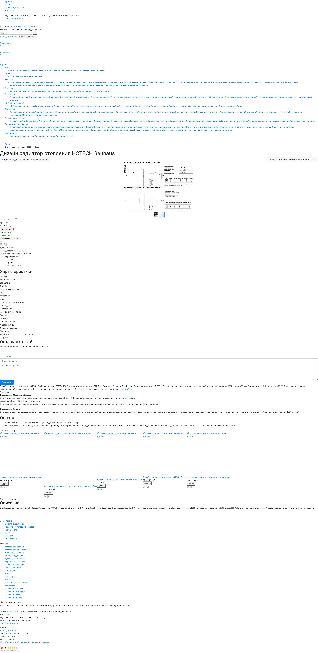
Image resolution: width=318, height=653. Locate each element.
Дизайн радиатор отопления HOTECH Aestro (22, 477)
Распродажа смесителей (22, 136)
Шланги (90, 121)
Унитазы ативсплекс (51, 85)
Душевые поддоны (212, 121)
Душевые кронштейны (158, 121)
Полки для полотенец (153, 127)
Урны (178, 130)
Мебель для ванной (14, 103)
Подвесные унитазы (39, 82)
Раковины (10, 109)
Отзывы (9, 535)
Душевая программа (15, 118)
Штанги (90, 127)
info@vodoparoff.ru (14, 18)
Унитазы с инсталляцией (84, 82)
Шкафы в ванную (142, 106)
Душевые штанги (177, 121)
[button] (162, 215)
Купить (4, 484)
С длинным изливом (101, 97)
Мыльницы (65, 130)
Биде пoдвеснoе (34, 76)
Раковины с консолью (127, 112)
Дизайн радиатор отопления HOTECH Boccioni (120, 479)
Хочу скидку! (7, 229)
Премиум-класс (217, 97)
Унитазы (9, 79)
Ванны (8, 67)
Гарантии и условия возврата (19, 527)
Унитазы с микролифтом (267, 82)
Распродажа (11, 133)
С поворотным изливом (183, 97)
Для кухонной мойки (38, 97)
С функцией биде (155, 82)
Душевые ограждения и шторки (217, 130)
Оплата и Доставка (14, 7)
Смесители (10, 94)
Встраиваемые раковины (22, 112)
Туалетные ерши (99, 130)
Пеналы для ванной (63, 106)
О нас (7, 4)
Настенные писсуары (68, 91)
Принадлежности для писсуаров (95, 91)
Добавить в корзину (11, 238)
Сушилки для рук (28, 127)
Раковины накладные (45, 112)
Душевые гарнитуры (60, 121)
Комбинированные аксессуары (33, 130)
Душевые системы (120, 121)
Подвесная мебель (228, 106)
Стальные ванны (96, 70)
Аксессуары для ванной (17, 124)
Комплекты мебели (44, 106)
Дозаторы (15, 127)
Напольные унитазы (20, 82)
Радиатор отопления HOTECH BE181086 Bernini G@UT (70, 486)
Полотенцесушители (191, 130)
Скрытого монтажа (120, 97)
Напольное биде (18, 76)
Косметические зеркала (49, 127)
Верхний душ (31, 121)
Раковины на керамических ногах (272, 112)
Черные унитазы (247, 82)
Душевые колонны (138, 121)
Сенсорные (135, 97)
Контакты (9, 10)
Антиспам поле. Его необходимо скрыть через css (25, 346)
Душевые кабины (102, 121)
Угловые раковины (65, 112)
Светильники (169, 130)
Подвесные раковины (84, 112)
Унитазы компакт (190, 82)
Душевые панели (78, 121)
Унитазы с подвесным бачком (111, 82)
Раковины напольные (105, 112)
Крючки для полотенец (105, 127)
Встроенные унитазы (136, 82)
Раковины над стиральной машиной (238, 112)
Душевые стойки (194, 121)
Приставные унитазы (228, 82)
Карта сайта (11, 530)
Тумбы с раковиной (124, 106)
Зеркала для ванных (105, 106)
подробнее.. (127, 389)
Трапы (245, 121)
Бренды (9, 1)
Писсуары (10, 88)
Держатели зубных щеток (73, 127)
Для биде (14, 97)
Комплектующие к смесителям (156, 97)
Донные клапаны (48, 115)
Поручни (225, 127)
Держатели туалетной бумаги (148, 130)
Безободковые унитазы (60, 82)
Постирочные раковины (208, 112)
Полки (240, 106)
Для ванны (54, 97)
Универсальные (287, 97)
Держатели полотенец (175, 127)
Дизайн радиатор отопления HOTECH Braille (165, 477)
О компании (6, 521)
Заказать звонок (27, 36)
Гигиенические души (231, 121)
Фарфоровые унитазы (30, 85)
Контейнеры (54, 130)
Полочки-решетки (195, 127)
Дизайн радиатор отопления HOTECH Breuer (209, 477)
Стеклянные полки (263, 127)
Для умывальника (82, 97)
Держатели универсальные (129, 127)
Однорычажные (232, 97)
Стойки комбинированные (120, 130)
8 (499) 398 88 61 (8, 36)
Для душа (23, 97)
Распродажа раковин (44, 136)
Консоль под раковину (84, 106)
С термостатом (248, 97)
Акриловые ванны (19, 70)
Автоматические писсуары (23, 91)
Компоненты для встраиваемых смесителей (269, 121)
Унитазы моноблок (208, 82)
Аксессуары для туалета (241, 127)
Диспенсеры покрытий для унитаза (108, 85)
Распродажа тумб (64, 136)
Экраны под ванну (79, 70)
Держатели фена (212, 127)
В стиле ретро (202, 97)
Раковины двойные (165, 112)
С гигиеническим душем (268, 97)
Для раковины (66, 97)
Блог (7, 533)
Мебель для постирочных (22, 106)
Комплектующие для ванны (56, 70)
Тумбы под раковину (179, 106)
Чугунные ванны (35, 70)
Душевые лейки (17, 121)
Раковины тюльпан (147, 112)
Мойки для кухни (31, 115)
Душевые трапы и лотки (303, 121)
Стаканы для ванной (81, 130)
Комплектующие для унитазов (76, 85)
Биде (7, 73)
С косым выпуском (173, 82)
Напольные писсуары (47, 91)
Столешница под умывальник (204, 106)
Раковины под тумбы (185, 112)
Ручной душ (44, 121)
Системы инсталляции (137, 85)
